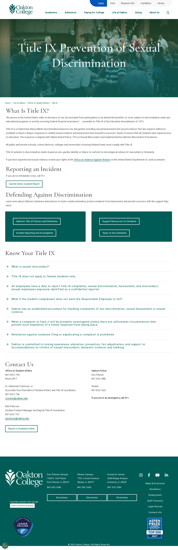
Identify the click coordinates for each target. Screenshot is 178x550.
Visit (112, 3)
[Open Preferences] (5, 545)
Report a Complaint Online (21, 428)
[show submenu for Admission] (78, 13)
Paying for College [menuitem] (94, 12)
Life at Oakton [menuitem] (119, 12)
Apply (101, 3)
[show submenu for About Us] (161, 13)
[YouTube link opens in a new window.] (158, 475)
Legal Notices (155, 506)
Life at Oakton (19, 103)
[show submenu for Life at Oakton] (129, 13)
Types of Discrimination (114, 233)
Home (7, 103)
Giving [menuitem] (138, 12)
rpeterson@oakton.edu (17, 418)
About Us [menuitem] (154, 12)
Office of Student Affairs (38, 103)
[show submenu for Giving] (144, 13)
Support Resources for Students (119, 221)
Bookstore (155, 489)
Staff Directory (155, 500)
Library (160, 3)
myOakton (146, 3)
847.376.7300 (114, 487)
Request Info (127, 3)
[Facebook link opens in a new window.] (149, 475)
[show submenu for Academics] (59, 13)
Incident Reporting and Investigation (34, 233)
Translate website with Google (24, 502)
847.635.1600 (54, 487)
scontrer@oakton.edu (16, 398)
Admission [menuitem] (70, 12)
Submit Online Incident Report (24, 184)
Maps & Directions (155, 483)
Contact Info (155, 512)
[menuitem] (171, 9)
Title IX (55, 103)
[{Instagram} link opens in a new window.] (142, 475)
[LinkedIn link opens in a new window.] (167, 475)
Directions (61, 497)
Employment (155, 495)
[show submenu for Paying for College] (106, 13)
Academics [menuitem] (51, 12)
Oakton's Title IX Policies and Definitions (37, 221)
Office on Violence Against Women (92, 159)
